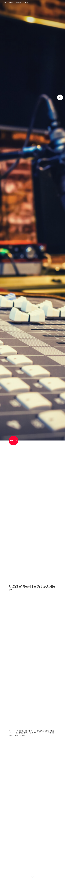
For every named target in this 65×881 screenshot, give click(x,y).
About (11, 2)
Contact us (27, 2)
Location (18, 2)
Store (4, 2)
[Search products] (60, 97)
